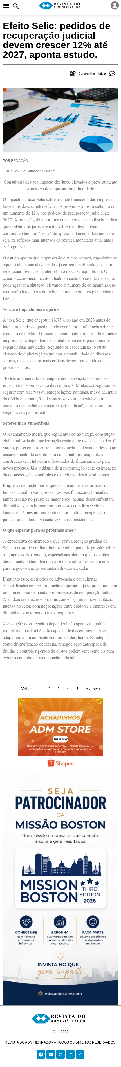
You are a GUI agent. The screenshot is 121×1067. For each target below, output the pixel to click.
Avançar (92, 688)
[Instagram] (80, 1054)
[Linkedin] (70, 1054)
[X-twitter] (60, 1054)
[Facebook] (41, 1054)
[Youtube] (50, 1054)
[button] (6, 5)
